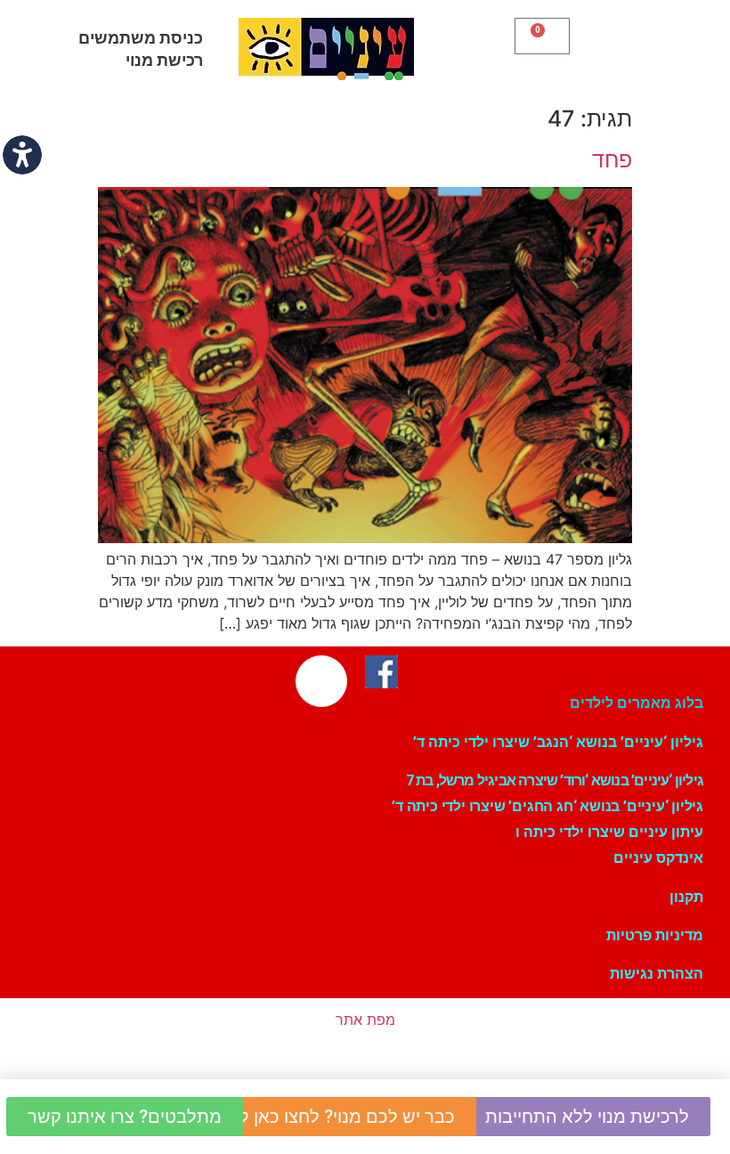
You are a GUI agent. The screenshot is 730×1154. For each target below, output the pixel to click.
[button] (644, 44)
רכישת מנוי (164, 60)
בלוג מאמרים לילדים (636, 703)
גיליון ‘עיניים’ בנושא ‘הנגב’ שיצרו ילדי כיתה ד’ (558, 742)
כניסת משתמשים (140, 37)
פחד (612, 159)
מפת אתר (365, 1019)
